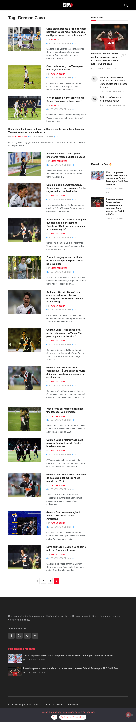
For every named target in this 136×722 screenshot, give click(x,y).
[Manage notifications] (128, 714)
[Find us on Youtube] (35, 636)
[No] (132, 715)
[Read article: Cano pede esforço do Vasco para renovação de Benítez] (24, 77)
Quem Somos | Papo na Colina (23, 704)
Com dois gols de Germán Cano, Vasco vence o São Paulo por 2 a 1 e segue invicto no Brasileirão (66, 188)
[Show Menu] (9, 5)
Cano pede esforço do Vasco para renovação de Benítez (64, 68)
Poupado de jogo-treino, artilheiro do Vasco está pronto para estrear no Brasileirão (64, 260)
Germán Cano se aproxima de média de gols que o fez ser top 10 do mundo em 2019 (66, 477)
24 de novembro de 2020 (59, 43)
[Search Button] (126, 5)
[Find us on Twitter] (19, 636)
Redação (55, 39)
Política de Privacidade (68, 704)
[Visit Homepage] (67, 5)
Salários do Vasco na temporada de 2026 (110, 99)
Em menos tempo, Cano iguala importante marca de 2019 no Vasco (65, 155)
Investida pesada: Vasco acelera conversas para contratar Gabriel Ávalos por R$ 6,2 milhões (104, 59)
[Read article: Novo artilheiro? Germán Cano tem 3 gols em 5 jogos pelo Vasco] (24, 557)
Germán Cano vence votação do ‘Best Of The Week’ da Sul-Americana (63, 515)
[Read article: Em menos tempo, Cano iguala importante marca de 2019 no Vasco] (24, 164)
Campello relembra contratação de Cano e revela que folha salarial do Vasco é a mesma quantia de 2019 (46, 130)
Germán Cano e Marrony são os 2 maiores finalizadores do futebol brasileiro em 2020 (64, 443)
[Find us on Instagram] (27, 636)
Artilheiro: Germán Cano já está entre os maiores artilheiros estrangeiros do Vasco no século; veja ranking (64, 296)
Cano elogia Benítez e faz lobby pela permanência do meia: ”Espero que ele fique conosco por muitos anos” (66, 32)
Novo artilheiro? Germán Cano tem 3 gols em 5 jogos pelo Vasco (66, 548)
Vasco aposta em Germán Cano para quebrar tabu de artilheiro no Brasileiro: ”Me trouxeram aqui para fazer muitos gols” (66, 224)
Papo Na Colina (58, 74)
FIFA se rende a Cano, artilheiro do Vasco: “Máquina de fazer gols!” (65, 99)
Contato (47, 704)
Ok (54, 717)
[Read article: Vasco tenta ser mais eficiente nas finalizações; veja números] (24, 419)
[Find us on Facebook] (11, 636)
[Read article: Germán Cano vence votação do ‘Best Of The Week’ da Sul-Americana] (24, 523)
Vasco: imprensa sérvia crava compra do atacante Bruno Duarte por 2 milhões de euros (113, 82)
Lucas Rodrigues (59, 161)
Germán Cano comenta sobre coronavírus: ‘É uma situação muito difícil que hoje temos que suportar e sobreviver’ (65, 372)
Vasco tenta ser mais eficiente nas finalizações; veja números (64, 410)
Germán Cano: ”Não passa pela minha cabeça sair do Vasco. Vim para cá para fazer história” (64, 333)
